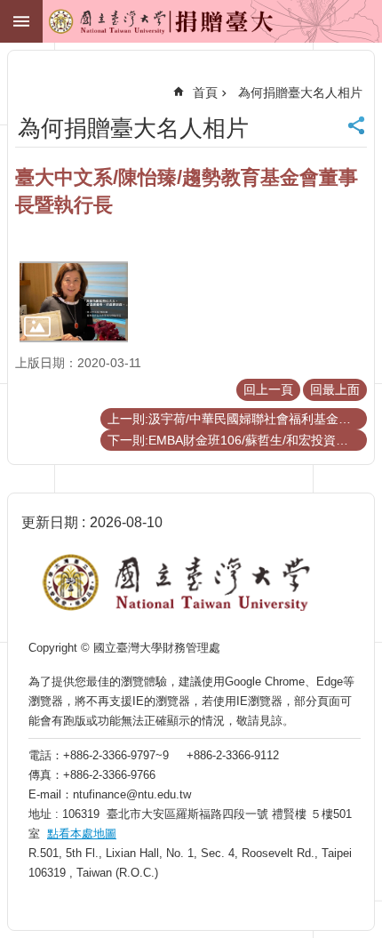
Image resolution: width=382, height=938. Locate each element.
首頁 (205, 92)
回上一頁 (268, 389)
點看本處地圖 (81, 833)
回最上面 (335, 389)
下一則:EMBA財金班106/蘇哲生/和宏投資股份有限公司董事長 (237, 440)
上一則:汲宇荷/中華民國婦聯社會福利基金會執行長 (237, 419)
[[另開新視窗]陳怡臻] (74, 301)
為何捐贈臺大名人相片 (300, 92)
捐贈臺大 (121, 27)
